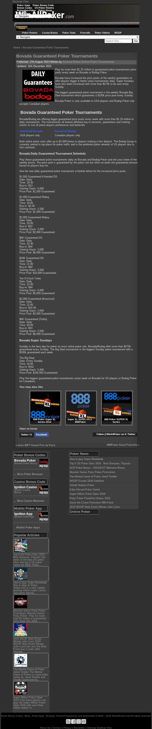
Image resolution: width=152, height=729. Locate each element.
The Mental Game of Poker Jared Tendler (93, 476)
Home (22, 28)
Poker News (45, 10)
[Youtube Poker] (83, 723)
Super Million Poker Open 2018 (87, 493)
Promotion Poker (26, 10)
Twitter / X (26, 434)
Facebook (41, 434)
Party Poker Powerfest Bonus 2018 (90, 498)
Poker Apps (23, 5)
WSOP (118, 32)
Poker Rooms (29, 32)
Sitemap (91, 728)
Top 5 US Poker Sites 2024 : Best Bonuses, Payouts (100, 463)
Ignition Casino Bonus (22, 491)
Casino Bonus (50, 32)
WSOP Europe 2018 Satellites (87, 480)
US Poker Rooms (44, 8)
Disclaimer (80, 728)
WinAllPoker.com (121, 716)
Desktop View (20, 1)
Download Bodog (65, 131)
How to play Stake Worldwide (86, 459)
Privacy (68, 728)
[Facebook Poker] (73, 723)
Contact (57, 728)
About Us (45, 728)
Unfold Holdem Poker (82, 485)
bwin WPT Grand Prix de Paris (36, 445)
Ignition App (23, 514)
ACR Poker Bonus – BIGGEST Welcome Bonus (97, 467)
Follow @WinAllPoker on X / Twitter (116, 434)
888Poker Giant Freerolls (122, 444)
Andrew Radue (72, 61)
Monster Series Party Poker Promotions (92, 472)
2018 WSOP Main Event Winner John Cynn (95, 506)
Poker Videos (102, 32)
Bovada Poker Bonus (25, 463)
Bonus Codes (24, 8)
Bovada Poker (25, 460)
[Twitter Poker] (78, 723)
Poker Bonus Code (43, 5)
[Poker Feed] (68, 723)
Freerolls (22, 13)
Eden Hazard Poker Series (85, 489)
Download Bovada (31, 131)
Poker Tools (69, 32)
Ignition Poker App (24, 516)
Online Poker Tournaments (97, 61)
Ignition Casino (25, 487)
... (26, 527)
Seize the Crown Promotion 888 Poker (91, 502)
